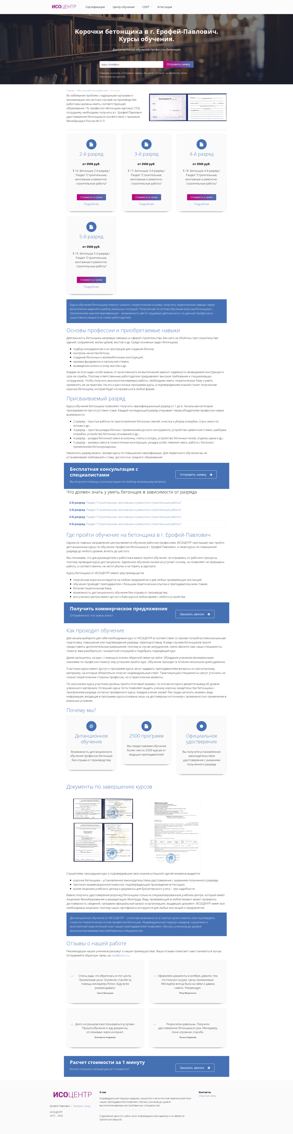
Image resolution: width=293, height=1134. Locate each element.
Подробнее (91, 204)
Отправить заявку (193, 474)
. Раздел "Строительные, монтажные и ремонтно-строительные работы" (125, 503)
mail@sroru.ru (120, 955)
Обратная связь (207, 1095)
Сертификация (95, 7)
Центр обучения (123, 7)
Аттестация (164, 7)
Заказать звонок (192, 614)
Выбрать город (82, 1106)
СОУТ (145, 7)
